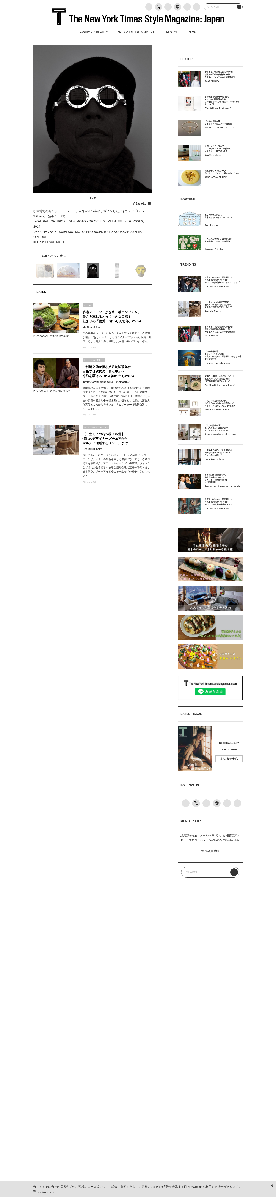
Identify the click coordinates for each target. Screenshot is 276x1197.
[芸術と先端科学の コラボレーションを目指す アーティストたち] (92, 256)
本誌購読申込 (229, 759)
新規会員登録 (210, 851)
